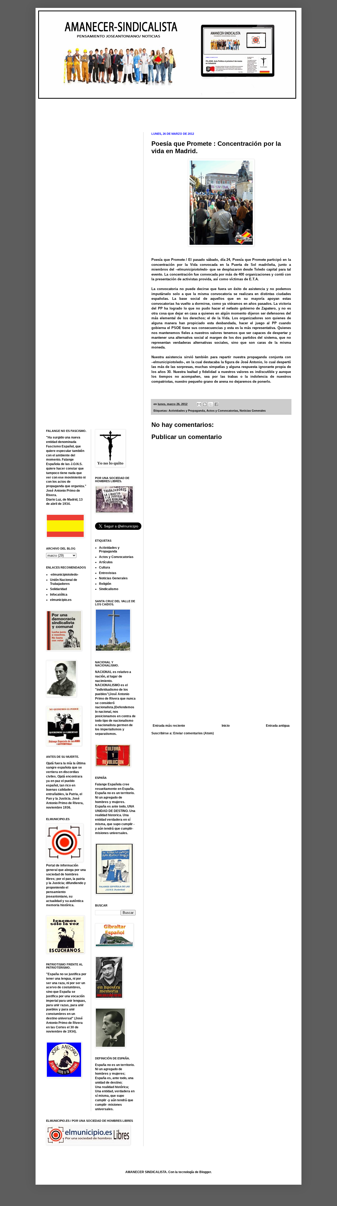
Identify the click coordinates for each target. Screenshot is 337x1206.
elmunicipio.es (61, 600)
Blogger (205, 1172)
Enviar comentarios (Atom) (193, 733)
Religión (105, 584)
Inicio (226, 725)
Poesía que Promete (168, 260)
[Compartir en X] (210, 404)
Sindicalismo (108, 589)
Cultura (104, 567)
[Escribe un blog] (204, 404)
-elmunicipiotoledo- (64, 574)
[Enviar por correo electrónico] (199, 404)
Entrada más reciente (169, 725)
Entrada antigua (278, 725)
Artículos (106, 562)
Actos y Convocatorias (222, 410)
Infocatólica (58, 594)
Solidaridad (58, 589)
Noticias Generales (253, 410)
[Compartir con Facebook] (216, 404)
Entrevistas (107, 573)
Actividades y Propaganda (186, 410)
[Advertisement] (142, 111)
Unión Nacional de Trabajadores (63, 581)
